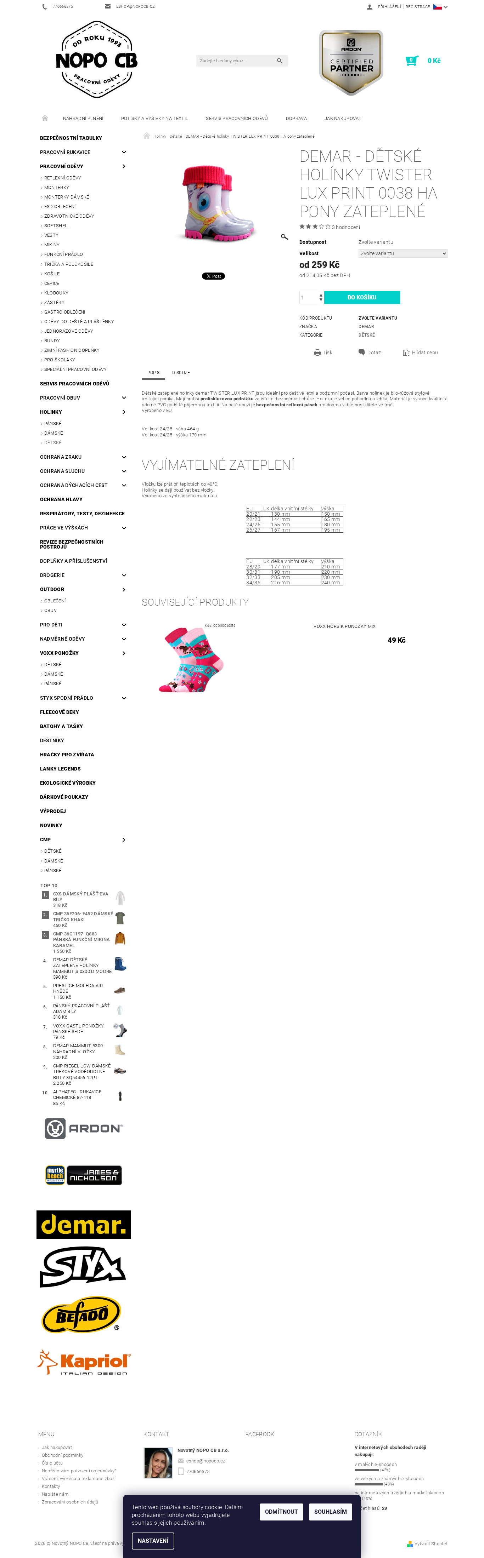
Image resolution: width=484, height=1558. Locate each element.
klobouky (56, 293)
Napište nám (55, 1494)
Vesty (51, 235)
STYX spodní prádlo (67, 698)
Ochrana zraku (60, 457)
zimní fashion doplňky (72, 350)
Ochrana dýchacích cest (74, 485)
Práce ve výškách (64, 528)
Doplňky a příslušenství (73, 561)
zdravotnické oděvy (69, 216)
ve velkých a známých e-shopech (389, 1478)
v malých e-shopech (376, 1464)
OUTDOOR (52, 589)
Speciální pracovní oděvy (75, 369)
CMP (45, 839)
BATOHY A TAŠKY (61, 726)
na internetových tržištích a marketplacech (399, 1492)
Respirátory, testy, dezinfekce (82, 513)
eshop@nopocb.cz (205, 1461)
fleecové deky (59, 712)
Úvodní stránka (45, 118)
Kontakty (51, 1486)
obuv (50, 610)
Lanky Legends (60, 769)
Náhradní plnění (83, 118)
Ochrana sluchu (62, 471)
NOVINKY (51, 825)
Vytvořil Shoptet (431, 1543)
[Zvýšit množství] (321, 294)
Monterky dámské (66, 197)
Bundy (52, 340)
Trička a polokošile (68, 264)
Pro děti (51, 625)
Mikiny (52, 244)
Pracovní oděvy (61, 166)
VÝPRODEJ (53, 811)
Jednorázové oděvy (68, 331)
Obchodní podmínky (62, 1455)
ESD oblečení (60, 206)
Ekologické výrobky (68, 783)
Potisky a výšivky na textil (154, 118)
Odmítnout (281, 1511)
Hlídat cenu (425, 352)
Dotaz (374, 352)
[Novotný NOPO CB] (96, 59)
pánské (53, 423)
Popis (153, 372)
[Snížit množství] (321, 300)
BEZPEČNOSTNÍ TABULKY (71, 138)
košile (52, 273)
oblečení (55, 600)
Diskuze (181, 372)
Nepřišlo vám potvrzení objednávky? (79, 1470)
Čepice (52, 283)
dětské (53, 442)
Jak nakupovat (343, 118)
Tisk (327, 352)
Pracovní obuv (60, 398)
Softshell (57, 225)
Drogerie (52, 575)
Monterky (56, 187)
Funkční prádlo (63, 254)
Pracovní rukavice (65, 152)
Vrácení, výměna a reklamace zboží (79, 1478)
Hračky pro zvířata (67, 754)
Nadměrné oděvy (62, 639)
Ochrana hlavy (61, 499)
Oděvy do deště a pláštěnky (79, 321)
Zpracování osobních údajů (70, 1502)
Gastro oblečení (64, 312)
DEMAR (366, 326)
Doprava (296, 118)
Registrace (418, 7)
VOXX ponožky (59, 653)
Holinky (51, 412)
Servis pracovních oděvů (237, 118)
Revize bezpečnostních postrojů (72, 544)
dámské (53, 433)
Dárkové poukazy (64, 797)
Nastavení (153, 1540)
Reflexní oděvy (62, 178)
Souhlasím (330, 1511)
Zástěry (54, 302)
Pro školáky (59, 359)
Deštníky (52, 740)
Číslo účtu (52, 1463)
